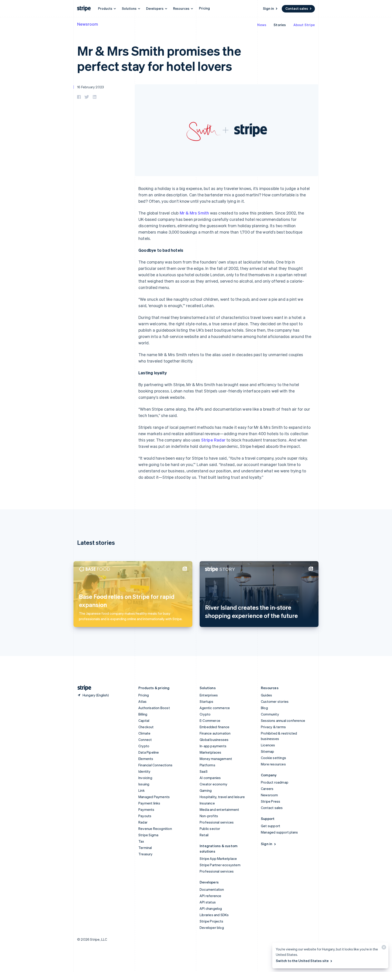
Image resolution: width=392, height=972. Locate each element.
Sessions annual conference (283, 720)
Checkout (146, 727)
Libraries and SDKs (214, 915)
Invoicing (145, 777)
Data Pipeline (148, 752)
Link (141, 790)
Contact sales (296, 8)
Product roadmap (274, 782)
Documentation (212, 889)
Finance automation (215, 733)
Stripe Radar (213, 439)
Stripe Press (270, 801)
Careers (267, 788)
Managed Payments (154, 796)
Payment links (149, 803)
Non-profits (209, 816)
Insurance (207, 803)
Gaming (206, 790)
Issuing (143, 784)
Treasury (145, 854)
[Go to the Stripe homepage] (83, 688)
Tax (141, 841)
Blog (264, 708)
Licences (268, 745)
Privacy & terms (273, 727)
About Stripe (304, 24)
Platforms (207, 765)
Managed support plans (279, 832)
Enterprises (209, 695)
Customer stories (275, 701)
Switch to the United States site (302, 960)
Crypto (143, 746)
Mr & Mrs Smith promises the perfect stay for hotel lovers (159, 58)
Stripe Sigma (148, 835)
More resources (273, 764)
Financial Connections (155, 765)
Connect (145, 739)
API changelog (211, 908)
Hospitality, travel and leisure (222, 796)
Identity (144, 771)
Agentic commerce (215, 708)
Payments (146, 809)
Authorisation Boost (154, 708)
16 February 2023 (90, 87)
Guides (266, 695)
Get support (270, 826)
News (261, 24)
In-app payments (213, 746)
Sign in (268, 8)
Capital (143, 720)
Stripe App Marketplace (218, 858)
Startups (206, 701)
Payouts (144, 816)
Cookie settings (273, 757)
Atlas (142, 701)
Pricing (204, 8)
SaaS (204, 771)
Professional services (217, 822)
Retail (204, 835)
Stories (280, 24)
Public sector (210, 828)
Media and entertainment (219, 809)
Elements (145, 758)
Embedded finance (214, 727)
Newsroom (87, 24)
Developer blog (212, 927)
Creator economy (213, 784)
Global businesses (214, 739)
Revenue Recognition (155, 828)
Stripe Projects (211, 921)
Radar (142, 822)
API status (208, 902)
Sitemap (267, 751)
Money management (216, 758)
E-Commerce (210, 720)
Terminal (145, 847)
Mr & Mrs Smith (194, 212)
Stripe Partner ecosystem (220, 865)
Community (270, 714)
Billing (142, 714)
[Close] (383, 948)
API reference (210, 895)
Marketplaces (210, 752)
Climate (144, 733)
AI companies (210, 777)
